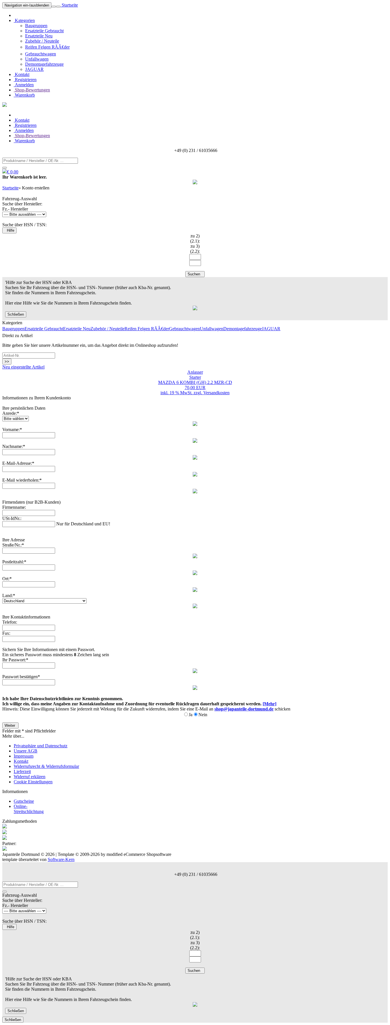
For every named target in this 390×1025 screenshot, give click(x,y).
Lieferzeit (22, 771)
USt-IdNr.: (11, 518)
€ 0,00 (12, 171)
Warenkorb (24, 95)
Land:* (8, 595)
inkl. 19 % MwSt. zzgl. (181, 392)
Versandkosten (216, 392)
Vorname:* (12, 429)
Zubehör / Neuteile (42, 41)
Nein (202, 714)
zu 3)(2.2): (195, 249)
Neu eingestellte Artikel (23, 367)
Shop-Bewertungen (32, 89)
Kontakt (21, 74)
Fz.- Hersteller (15, 209)
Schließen (15, 314)
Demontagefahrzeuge (44, 64)
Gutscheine (24, 801)
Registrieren (25, 79)
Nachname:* (13, 446)
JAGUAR (34, 69)
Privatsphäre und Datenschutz (40, 745)
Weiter (10, 725)
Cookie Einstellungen (33, 781)
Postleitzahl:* (14, 561)
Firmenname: (14, 507)
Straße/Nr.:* (13, 544)
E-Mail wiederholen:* (22, 480)
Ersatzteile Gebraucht (44, 30)
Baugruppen (36, 25)
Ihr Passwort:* (15, 659)
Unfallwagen (37, 59)
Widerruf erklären (29, 776)
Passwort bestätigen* (21, 676)
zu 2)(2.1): (195, 238)
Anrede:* (10, 413)
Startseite (69, 5)
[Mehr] (269, 703)
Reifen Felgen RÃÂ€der (47, 47)
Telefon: (9, 622)
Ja (190, 714)
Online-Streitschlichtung (29, 809)
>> (7, 361)
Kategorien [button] (24, 20)
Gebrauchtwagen (40, 53)
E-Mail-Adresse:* (18, 463)
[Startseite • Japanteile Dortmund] (4, 105)
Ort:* (7, 578)
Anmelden (24, 84)
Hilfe (9, 230)
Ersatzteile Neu (39, 35)
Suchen (195, 274)
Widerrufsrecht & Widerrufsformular (46, 766)
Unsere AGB (25, 750)
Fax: (6, 633)
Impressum (23, 756)
